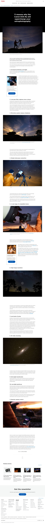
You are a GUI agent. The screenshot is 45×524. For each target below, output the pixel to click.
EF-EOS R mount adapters (25, 197)
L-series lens (34, 245)
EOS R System (24, 194)
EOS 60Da (31, 313)
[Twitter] (41, 520)
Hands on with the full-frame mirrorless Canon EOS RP (37, 476)
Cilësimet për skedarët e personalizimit (21, 518)
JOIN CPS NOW (12, 93)
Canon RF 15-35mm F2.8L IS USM (26, 142)
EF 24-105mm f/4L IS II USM (29, 252)
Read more (11, 261)
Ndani (22, 458)
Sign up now (22, 494)
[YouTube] (43, 520)
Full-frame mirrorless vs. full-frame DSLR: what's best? (27, 476)
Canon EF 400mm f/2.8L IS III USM (14, 365)
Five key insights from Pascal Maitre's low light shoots (17, 476)
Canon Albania (3, 520)
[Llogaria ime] (43, 1)
